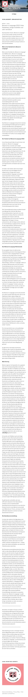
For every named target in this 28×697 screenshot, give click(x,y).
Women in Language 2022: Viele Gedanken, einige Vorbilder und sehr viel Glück (13, 27)
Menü (14, 14)
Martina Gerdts (11, 8)
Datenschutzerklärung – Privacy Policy (11, 691)
